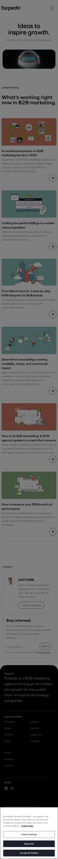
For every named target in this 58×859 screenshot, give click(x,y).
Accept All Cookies (29, 853)
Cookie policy (27, 826)
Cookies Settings (29, 834)
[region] (29, 833)
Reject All (29, 844)
